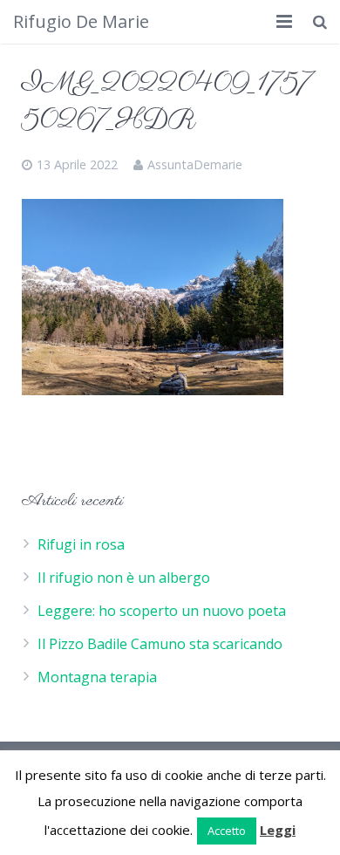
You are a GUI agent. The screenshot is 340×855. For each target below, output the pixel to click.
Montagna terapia (97, 677)
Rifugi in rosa (81, 544)
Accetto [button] (226, 830)
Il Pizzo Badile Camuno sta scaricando (159, 643)
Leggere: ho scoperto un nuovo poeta (161, 610)
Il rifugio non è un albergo (123, 577)
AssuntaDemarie (194, 164)
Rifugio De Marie (81, 21)
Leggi (278, 829)
